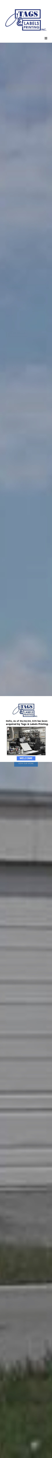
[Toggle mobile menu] (46, 38)
